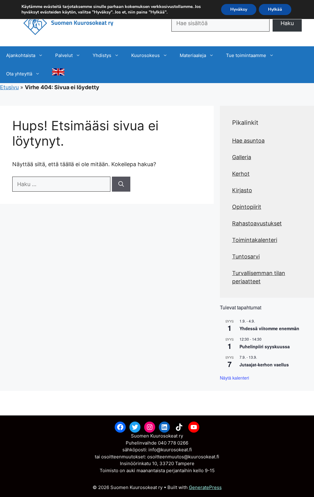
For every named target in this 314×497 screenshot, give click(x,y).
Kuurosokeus (145, 55)
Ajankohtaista (20, 55)
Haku (287, 23)
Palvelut (64, 55)
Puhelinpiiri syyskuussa (264, 346)
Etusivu (9, 87)
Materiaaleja (193, 55)
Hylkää (275, 9)
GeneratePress (205, 487)
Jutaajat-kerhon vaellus (264, 364)
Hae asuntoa (248, 140)
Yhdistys (102, 55)
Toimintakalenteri (254, 240)
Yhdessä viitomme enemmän (269, 328)
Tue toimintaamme (246, 55)
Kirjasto (242, 190)
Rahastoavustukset (257, 223)
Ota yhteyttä (19, 74)
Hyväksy (238, 9)
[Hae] (121, 184)
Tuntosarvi (246, 256)
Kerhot (241, 173)
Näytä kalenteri (234, 378)
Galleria (241, 157)
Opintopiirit (246, 207)
